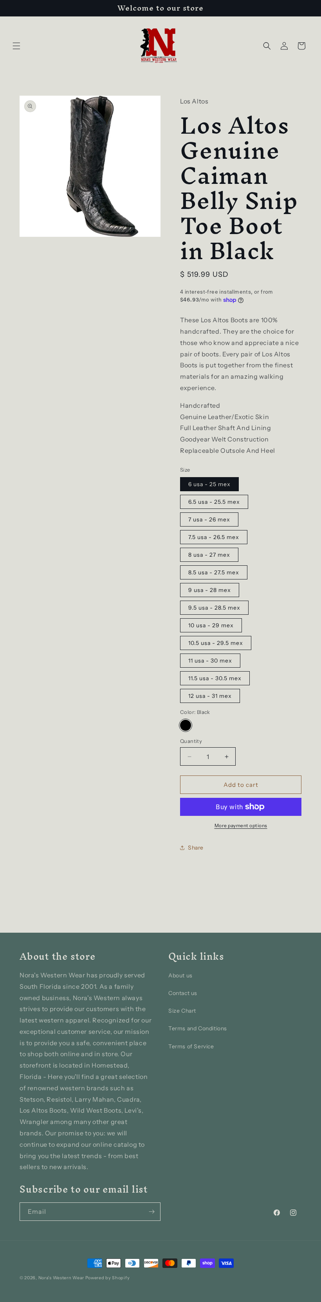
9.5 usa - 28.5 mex (214, 607)
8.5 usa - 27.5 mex (213, 572)
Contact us (182, 993)
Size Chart (182, 1010)
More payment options (241, 825)
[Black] (185, 725)
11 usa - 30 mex (210, 660)
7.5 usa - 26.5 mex (213, 537)
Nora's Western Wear (61, 1277)
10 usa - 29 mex (211, 625)
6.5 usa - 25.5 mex (214, 501)
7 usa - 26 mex (209, 519)
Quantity (191, 741)
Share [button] (196, 847)
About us (180, 975)
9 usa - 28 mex (209, 590)
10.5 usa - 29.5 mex (215, 642)
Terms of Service (191, 1046)
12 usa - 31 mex (210, 695)
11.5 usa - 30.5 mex (215, 678)
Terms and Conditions (197, 1028)
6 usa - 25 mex (209, 484)
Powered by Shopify (107, 1277)
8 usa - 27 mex (209, 554)
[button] (16, 45)
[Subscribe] (151, 1211)
